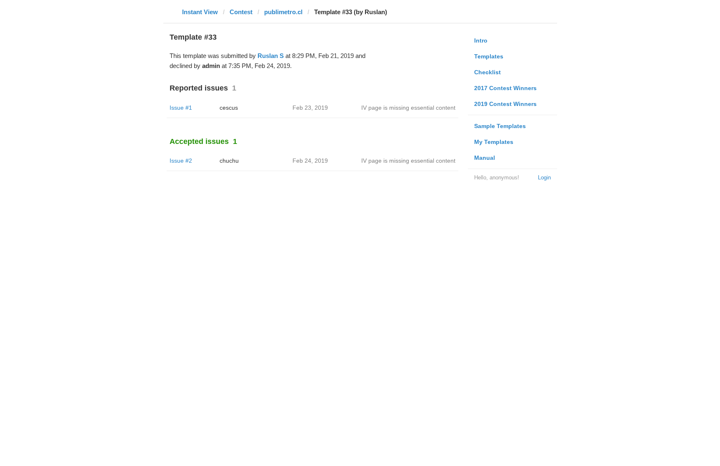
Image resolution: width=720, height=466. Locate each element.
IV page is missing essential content (408, 107)
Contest (241, 11)
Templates (488, 56)
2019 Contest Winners (505, 104)
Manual (484, 157)
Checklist (487, 72)
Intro (481, 40)
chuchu (229, 160)
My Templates (493, 142)
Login (544, 177)
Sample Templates (500, 126)
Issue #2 (181, 160)
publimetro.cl (283, 11)
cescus (229, 107)
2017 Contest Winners (505, 88)
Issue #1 (181, 107)
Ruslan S (271, 55)
